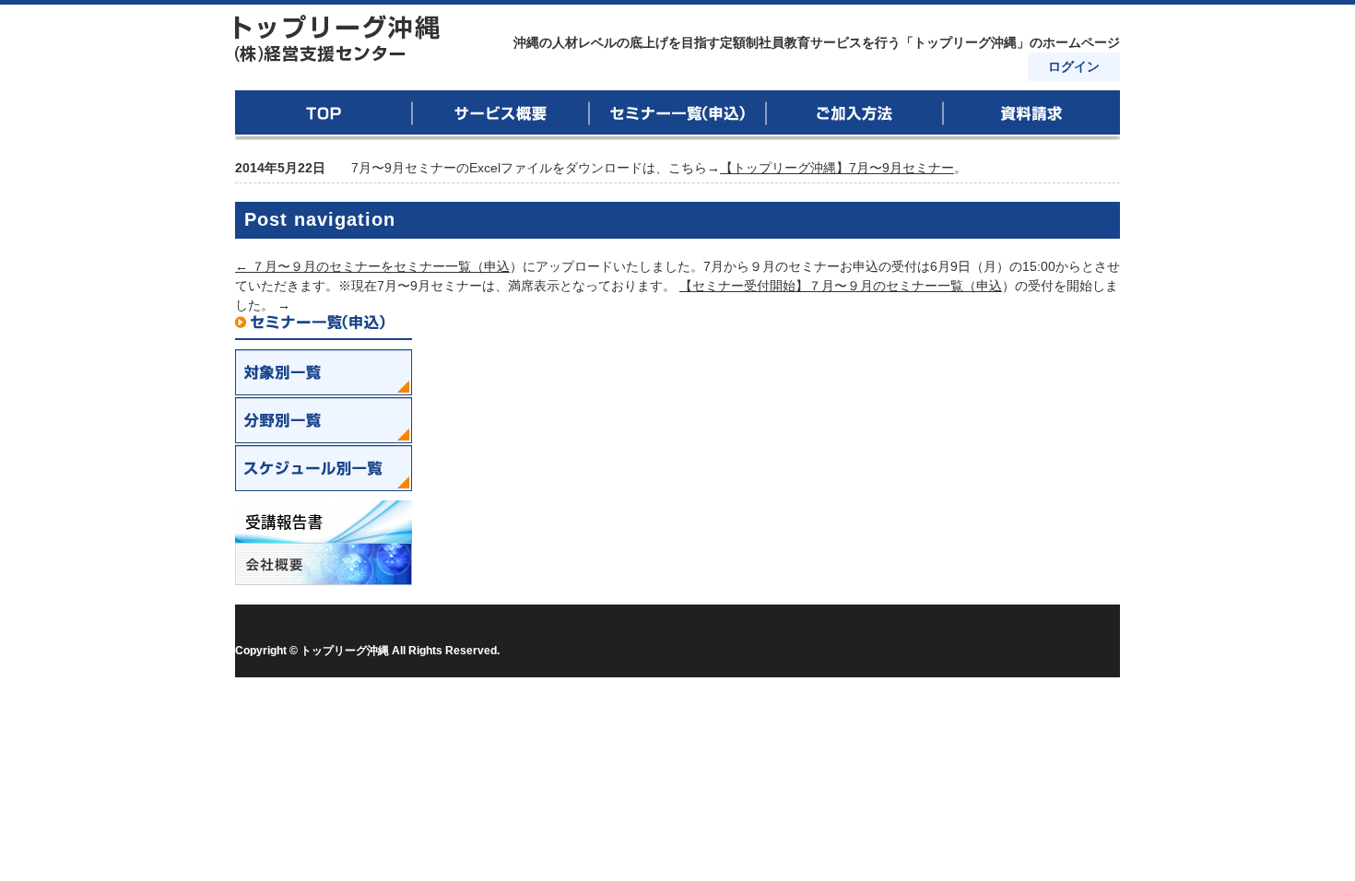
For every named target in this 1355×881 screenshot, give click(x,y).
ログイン (1074, 66)
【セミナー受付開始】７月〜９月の (782, 285)
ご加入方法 (854, 115)
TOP (323, 115)
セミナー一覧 (677, 115)
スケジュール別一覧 (323, 468)
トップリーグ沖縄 (338, 39)
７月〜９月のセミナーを (314, 266)
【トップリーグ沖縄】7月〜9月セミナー (837, 167)
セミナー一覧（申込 (452, 266)
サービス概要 (500, 115)
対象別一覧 (323, 372)
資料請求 (1031, 115)
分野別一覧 (323, 420)
